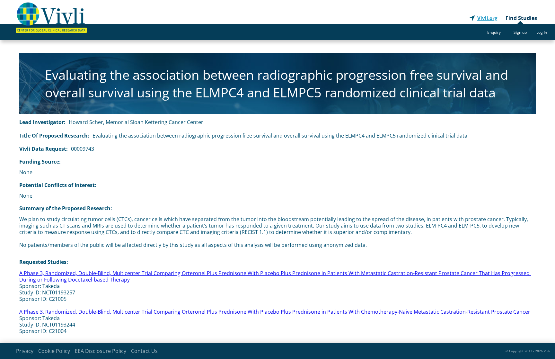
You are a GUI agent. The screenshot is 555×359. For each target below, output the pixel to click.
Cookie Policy (54, 351)
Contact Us (144, 351)
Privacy (24, 351)
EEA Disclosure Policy (100, 351)
